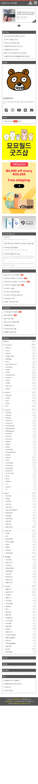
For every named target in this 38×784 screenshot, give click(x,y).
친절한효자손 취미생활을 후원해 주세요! (17, 56)
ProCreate (19, 436)
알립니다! (19, 589)
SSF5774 (15, 238)
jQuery (19, 544)
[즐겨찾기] (6, 110)
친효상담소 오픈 (9, 298)
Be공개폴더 (19, 652)
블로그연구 (19, 527)
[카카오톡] (25, 110)
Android (19, 487)
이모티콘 (19, 559)
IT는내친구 (19, 345)
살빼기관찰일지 (19, 637)
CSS (19, 536)
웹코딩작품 (19, 539)
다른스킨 (19, 524)
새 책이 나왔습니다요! (11, 39)
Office (19, 460)
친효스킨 (19, 504)
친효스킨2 (19, 507)
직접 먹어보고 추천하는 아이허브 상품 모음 (19, 243)
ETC (19, 406)
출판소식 (19, 598)
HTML (19, 533)
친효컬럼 (19, 515)
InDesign (19, 418)
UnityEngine (19, 465)
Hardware (19, 377)
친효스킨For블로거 (19, 510)
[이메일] (31, 110)
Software (19, 457)
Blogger (19, 498)
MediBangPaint (19, 431)
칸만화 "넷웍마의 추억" (11, 302)
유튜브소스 (19, 579)
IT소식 (19, 350)
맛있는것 (19, 612)
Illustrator (19, 415)
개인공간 (19, 586)
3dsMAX (19, 441)
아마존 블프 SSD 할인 (12, 312)
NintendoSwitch (19, 375)
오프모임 (19, 565)
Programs (19, 410)
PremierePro (19, 423)
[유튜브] (19, 110)
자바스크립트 (19, 542)
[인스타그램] (13, 110)
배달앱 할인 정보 (9, 325)
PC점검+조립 (19, 356)
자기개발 (19, 600)
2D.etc (19, 476)
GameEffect (19, 471)
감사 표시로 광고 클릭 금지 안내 (14, 36)
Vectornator (19, 439)
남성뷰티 (19, 606)
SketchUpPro (19, 449)
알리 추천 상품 (8, 318)
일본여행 (19, 626)
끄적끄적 (19, 574)
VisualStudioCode (19, 452)
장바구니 (19, 348)
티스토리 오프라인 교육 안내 (13, 295)
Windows (19, 353)
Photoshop (19, 412)
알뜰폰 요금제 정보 (10, 332)
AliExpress (19, 395)
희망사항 (19, 646)
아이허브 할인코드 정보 (18, 256)
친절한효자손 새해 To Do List (13, 46)
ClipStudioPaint (19, 428)
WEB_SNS (19, 531)
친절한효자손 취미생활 (9, 3)
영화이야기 (19, 632)
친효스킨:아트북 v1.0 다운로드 (15, 278)
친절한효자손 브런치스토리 (13, 684)
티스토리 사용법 (9, 288)
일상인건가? (19, 592)
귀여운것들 (19, 603)
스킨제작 (19, 501)
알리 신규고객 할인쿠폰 (11, 322)
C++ (19, 484)
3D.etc (19, 478)
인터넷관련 (19, 553)
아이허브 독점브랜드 (15, 249)
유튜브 (19, 547)
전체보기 (18, 341)
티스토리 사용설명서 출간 (14, 285)
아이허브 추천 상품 (10, 328)
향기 (19, 609)
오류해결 (19, 359)
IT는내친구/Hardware (23, 17)
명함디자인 (19, 582)
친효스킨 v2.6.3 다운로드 (13, 275)
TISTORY (19, 496)
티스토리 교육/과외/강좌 (12, 292)
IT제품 (19, 383)
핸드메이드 (19, 577)
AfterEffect (19, 420)
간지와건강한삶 (19, 635)
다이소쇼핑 (19, 620)
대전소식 (19, 640)
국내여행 (19, 623)
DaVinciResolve (19, 426)
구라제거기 (7, 687)
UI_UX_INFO (19, 473)
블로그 (19, 493)
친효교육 (19, 521)
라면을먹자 (19, 618)
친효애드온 (19, 513)
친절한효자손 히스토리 (11, 49)
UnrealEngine (19, 463)
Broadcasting (19, 468)
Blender (19, 444)
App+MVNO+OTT (19, 364)
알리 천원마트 (10, 315)
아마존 (19, 398)
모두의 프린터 (8, 690)
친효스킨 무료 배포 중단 (12, 43)
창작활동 (19, 557)
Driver (19, 362)
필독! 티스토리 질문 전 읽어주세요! (15, 53)
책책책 (19, 629)
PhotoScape (19, 433)
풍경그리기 (19, 562)
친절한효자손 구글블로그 (12, 680)
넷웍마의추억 (19, 568)
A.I (19, 489)
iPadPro (19, 369)
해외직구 (19, 392)
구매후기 (19, 595)
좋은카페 (19, 615)
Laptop (19, 380)
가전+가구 (19, 386)
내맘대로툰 (19, 571)
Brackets (19, 455)
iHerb (19, 401)
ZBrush (19, 447)
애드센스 (19, 550)
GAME (19, 372)
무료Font (19, 481)
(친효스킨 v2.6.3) (25, 703)
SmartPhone (19, 367)
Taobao (19, 403)
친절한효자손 (17, 699)
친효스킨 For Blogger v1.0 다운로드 (16, 281)
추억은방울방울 (19, 643)
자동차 (19, 389)
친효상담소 (19, 518)
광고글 (19, 649)
